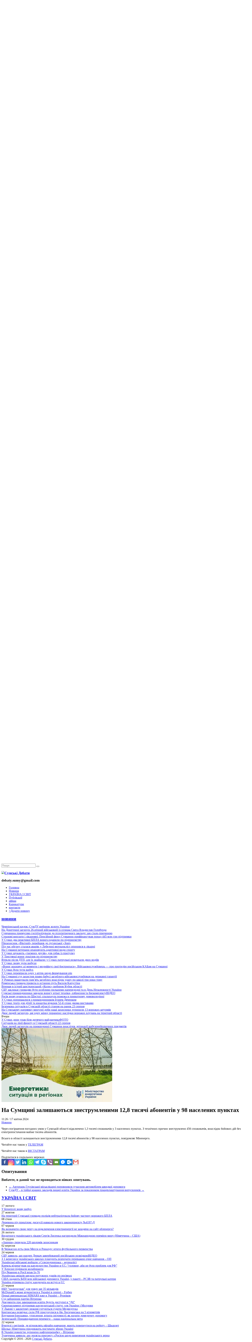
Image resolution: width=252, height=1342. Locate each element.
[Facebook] (4, 1162)
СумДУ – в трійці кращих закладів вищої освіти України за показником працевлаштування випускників (76, 1190)
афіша (12, 900)
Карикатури (16, 904)
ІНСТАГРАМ (36, 1150)
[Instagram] (11, 1162)
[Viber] (50, 1162)
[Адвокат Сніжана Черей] (126, 56)
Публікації (15, 897)
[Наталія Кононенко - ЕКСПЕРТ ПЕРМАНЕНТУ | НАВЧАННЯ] (126, 113)
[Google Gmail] (76, 1162)
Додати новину (19, 910)
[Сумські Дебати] (15, 873)
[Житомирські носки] (126, 85)
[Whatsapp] (30, 1162)
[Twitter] (17, 1162)
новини (8, 918)
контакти (14, 907)
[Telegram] (37, 1162)
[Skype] (43, 1162)
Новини (14, 890)
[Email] (56, 1162)
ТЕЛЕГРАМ (35, 1144)
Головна (14, 887)
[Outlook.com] (69, 1162)
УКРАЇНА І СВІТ (20, 894)
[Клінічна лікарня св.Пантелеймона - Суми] (126, 28)
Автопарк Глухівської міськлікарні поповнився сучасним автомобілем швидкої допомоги (67, 1186)
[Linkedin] (24, 1162)
